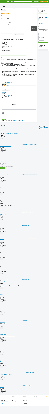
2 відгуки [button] (8, 85)
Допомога (2, 399)
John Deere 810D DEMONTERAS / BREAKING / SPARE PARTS (9, 133)
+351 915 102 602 (10, 95)
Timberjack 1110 (2, 201)
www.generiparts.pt (4, 92)
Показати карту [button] (14, 104)
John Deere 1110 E (3, 253)
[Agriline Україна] (3, 1)
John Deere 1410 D (3, 214)
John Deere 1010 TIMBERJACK (4, 267)
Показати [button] (7, 95)
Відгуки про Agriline (14, 401)
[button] (32, 6)
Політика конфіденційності (15, 399)
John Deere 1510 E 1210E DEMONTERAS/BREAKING (7, 336)
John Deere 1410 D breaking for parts (5, 146)
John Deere (8, 15)
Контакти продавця (3, 400)
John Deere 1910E (2, 281)
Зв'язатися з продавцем (5, 13)
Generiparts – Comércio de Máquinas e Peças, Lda (7, 82)
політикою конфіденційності (14, 120)
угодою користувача (20, 120)
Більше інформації (40, 23)
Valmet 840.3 (2, 361)
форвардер (8, 18)
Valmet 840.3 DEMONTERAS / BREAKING (6, 374)
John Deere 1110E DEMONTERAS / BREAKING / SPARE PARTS (9, 296)
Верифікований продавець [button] (43, 13)
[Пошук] (11, 1)
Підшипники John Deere (42, 128)
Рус (2, 403)
